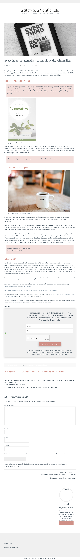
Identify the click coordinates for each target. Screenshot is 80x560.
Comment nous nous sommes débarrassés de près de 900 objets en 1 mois (58, 475)
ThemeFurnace (52, 558)
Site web (6, 445)
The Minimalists (43, 365)
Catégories (44, 17)
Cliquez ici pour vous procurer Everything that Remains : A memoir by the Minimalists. (30, 290)
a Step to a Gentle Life (40, 10)
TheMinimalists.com (10, 286)
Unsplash (30, 213)
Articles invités (8, 543)
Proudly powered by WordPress (31, 558)
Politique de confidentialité (11, 547)
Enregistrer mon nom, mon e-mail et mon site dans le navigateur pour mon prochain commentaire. (36, 454)
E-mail (6, 437)
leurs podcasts (26, 286)
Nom (6, 429)
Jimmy (22, 365)
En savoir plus (66, 523)
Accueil (34, 17)
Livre (37, 365)
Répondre (22, 384)
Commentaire (9, 405)
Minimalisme (9, 65)
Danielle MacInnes (19, 213)
